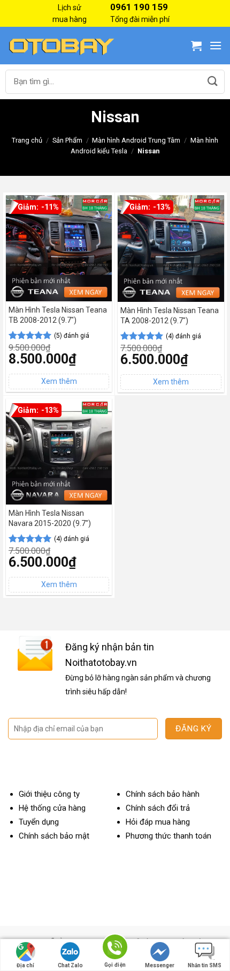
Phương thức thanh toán (168, 836)
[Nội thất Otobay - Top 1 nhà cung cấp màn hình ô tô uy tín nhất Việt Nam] (61, 46)
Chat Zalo (70, 965)
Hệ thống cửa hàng (52, 808)
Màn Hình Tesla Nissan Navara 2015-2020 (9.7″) (50, 518)
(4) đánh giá (183, 336)
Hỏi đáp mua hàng (158, 822)
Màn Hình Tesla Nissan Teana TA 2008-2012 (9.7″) (169, 315)
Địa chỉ (25, 965)
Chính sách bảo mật (54, 836)
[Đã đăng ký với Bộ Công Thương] (184, 897)
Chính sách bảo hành (163, 794)
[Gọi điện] (115, 948)
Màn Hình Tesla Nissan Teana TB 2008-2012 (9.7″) (58, 315)
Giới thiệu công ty (49, 794)
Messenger (159, 965)
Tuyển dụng (39, 822)
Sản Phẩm (67, 140)
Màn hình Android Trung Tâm (136, 140)
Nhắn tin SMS (204, 965)
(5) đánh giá (71, 335)
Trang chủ (27, 140)
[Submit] (212, 81)
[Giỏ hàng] (196, 45)
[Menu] (215, 45)
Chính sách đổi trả (158, 808)
